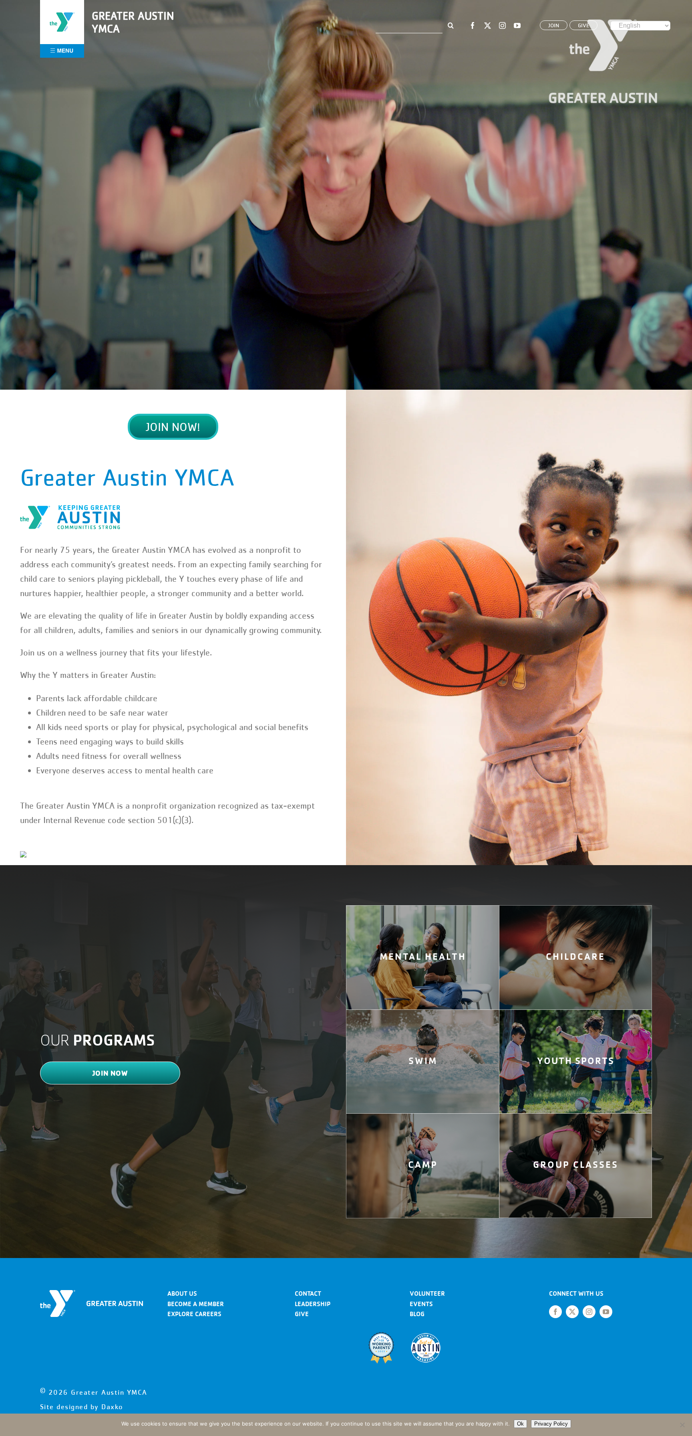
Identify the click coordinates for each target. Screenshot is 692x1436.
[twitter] (487, 25)
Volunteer (427, 1293)
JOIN (553, 25)
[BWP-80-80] (381, 1334)
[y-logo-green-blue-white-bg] (62, 11)
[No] (682, 1425)
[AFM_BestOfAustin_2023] (426, 1334)
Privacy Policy (551, 1424)
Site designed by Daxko (81, 1407)
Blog (417, 1314)
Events (421, 1304)
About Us (182, 1293)
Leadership (312, 1304)
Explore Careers (194, 1314)
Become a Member (195, 1304)
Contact (308, 1293)
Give (302, 1314)
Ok (520, 1424)
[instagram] (502, 25)
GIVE (583, 25)
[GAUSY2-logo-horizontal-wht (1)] (91, 1293)
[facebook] (472, 25)
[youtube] (517, 25)
